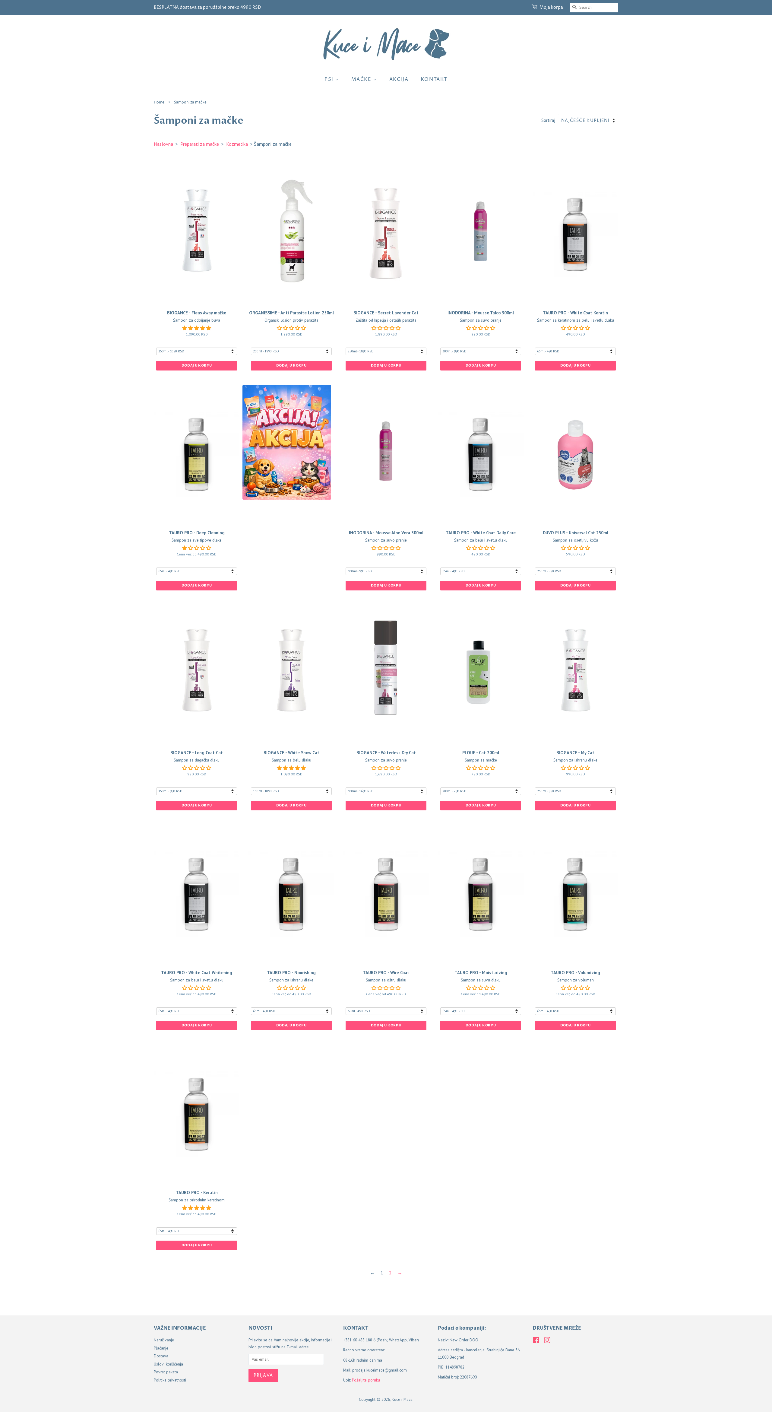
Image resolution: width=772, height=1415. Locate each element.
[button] (196, 328)
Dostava (161, 1356)
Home (159, 102)
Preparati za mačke (199, 144)
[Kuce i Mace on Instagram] (547, 1341)
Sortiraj (548, 120)
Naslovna (163, 144)
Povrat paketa (166, 1372)
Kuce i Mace (402, 1399)
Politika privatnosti (170, 1380)
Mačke (362, 79)
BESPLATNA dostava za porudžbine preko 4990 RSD (207, 7)
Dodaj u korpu (197, 365)
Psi (329, 79)
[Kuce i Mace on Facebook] (536, 1341)
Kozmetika (237, 144)
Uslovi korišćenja (168, 1364)
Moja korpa (551, 7)
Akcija (399, 79)
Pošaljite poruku (366, 1380)
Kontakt (434, 79)
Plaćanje (161, 1348)
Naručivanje (164, 1340)
